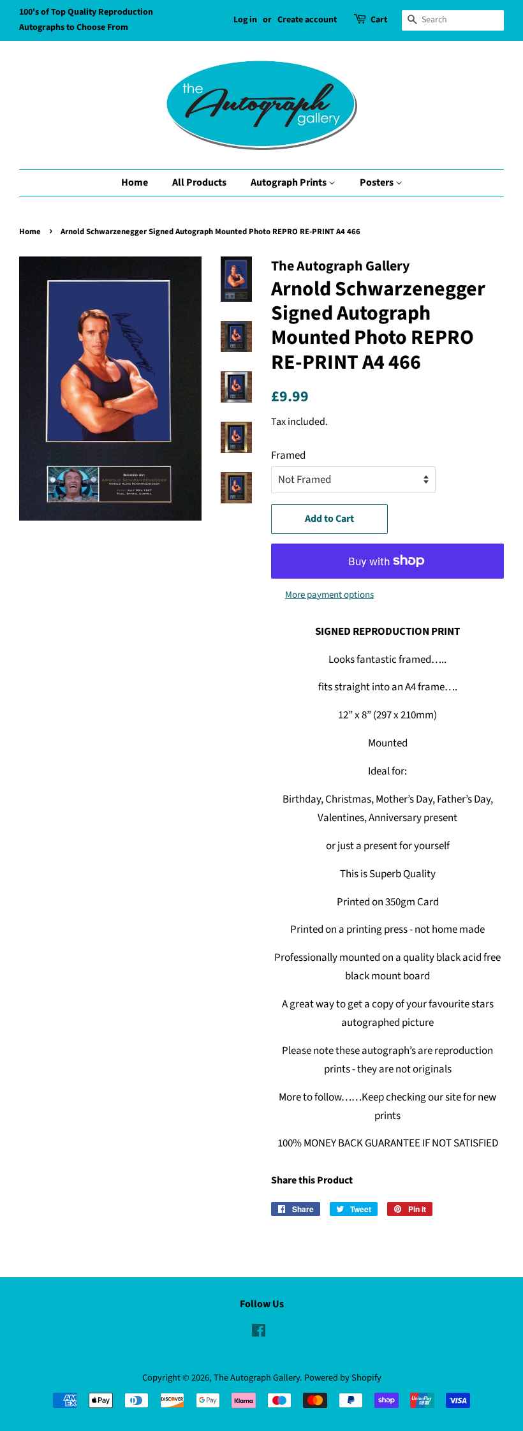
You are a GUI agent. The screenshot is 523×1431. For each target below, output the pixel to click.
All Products (199, 182)
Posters (377, 182)
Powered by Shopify (342, 1377)
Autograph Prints (289, 182)
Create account (307, 19)
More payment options (329, 595)
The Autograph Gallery (257, 1377)
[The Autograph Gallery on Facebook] (258, 1333)
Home (134, 182)
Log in (245, 19)
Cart (379, 19)
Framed (288, 455)
